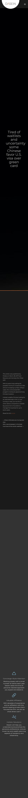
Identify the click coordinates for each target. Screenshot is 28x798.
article (13, 413)
